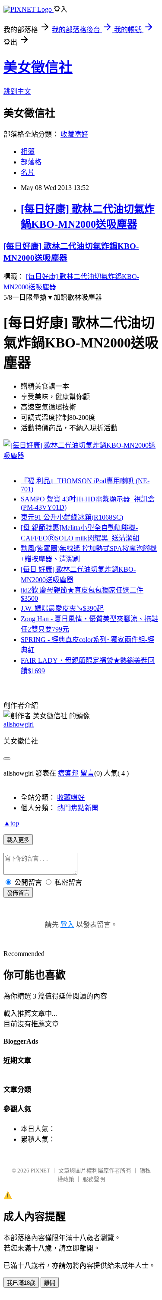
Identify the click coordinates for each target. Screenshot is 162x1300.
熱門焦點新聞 (77, 808)
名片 (28, 172)
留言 (87, 773)
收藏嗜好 (74, 134)
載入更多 (18, 840)
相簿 (28, 151)
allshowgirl (18, 724)
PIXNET (40, 1170)
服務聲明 (94, 1179)
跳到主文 (17, 91)
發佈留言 (18, 893)
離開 (49, 1283)
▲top (11, 823)
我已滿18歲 (21, 1283)
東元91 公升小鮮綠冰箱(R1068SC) (72, 517)
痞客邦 (68, 773)
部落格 (31, 162)
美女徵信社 (38, 67)
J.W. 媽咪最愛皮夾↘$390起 (62, 608)
